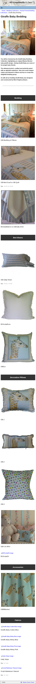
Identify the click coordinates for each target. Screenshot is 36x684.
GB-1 (3, 419)
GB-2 (3, 462)
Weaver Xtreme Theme (28, 682)
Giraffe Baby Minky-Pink (9, 649)
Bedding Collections (13, 10)
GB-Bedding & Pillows (9, 140)
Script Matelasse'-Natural (10, 671)
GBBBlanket (5, 609)
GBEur (3, 366)
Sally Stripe (5, 659)
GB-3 (3, 504)
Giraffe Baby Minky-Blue (9, 640)
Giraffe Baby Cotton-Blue (10, 630)
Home (3, 10)
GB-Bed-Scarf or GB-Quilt (10, 182)
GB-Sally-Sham (6, 280)
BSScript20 (5, 556)
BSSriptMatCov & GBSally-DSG (12, 227)
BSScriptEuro (5, 324)
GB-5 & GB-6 (5, 546)
